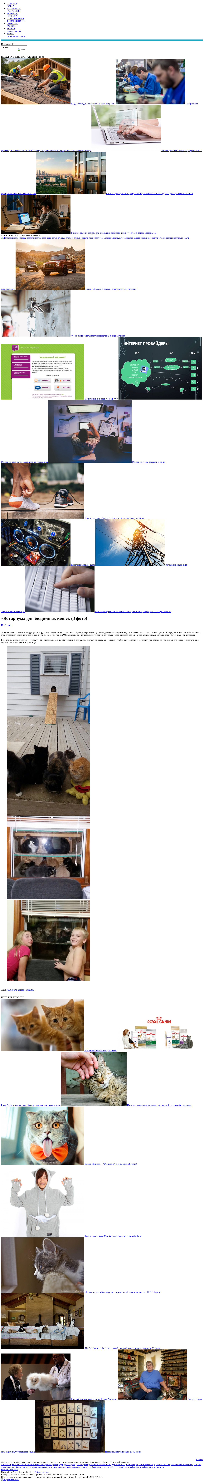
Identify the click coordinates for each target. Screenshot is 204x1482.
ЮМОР (10, 6)
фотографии (130, 1467)
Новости (11, 28)
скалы (75, 1467)
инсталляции (132, 1464)
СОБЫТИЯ (12, 23)
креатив (173, 1464)
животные (120, 1464)
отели (4, 1467)
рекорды (46, 1467)
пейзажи (17, 1467)
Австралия (6, 1464)
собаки (93, 1467)
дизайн (79, 1464)
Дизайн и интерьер (16, 36)
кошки (14, 990)
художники (152, 1467)
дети (73, 1464)
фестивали (119, 1467)
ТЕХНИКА (12, 13)
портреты (26, 1467)
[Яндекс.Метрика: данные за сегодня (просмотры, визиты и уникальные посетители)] (10, 1479)
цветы (161, 1467)
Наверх (199, 1459)
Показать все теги (9, 1469)
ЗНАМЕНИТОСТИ (16, 21)
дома (8, 990)
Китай (15, 1464)
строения (29, 990)
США (21, 1464)
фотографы (141, 1467)
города (59, 1464)
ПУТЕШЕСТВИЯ (15, 18)
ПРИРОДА (12, 16)
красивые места (161, 1464)
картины (142, 1464)
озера (190, 1464)
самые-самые (65, 1467)
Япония (28, 1464)
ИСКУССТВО (14, 11)
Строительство (14, 31)
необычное (182, 1464)
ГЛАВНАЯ (12, 3)
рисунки (55, 1467)
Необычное (6, 625)
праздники (37, 1467)
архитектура (50, 1464)
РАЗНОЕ (11, 26)
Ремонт (10, 33)
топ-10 (110, 1467)
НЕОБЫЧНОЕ (14, 8)
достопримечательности (99, 1464)
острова (197, 1464)
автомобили (38, 1464)
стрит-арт (101, 1467)
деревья (66, 1464)
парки (10, 1467)
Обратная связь (42, 1472)
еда (113, 1464)
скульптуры (84, 1467)
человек (21, 990)
